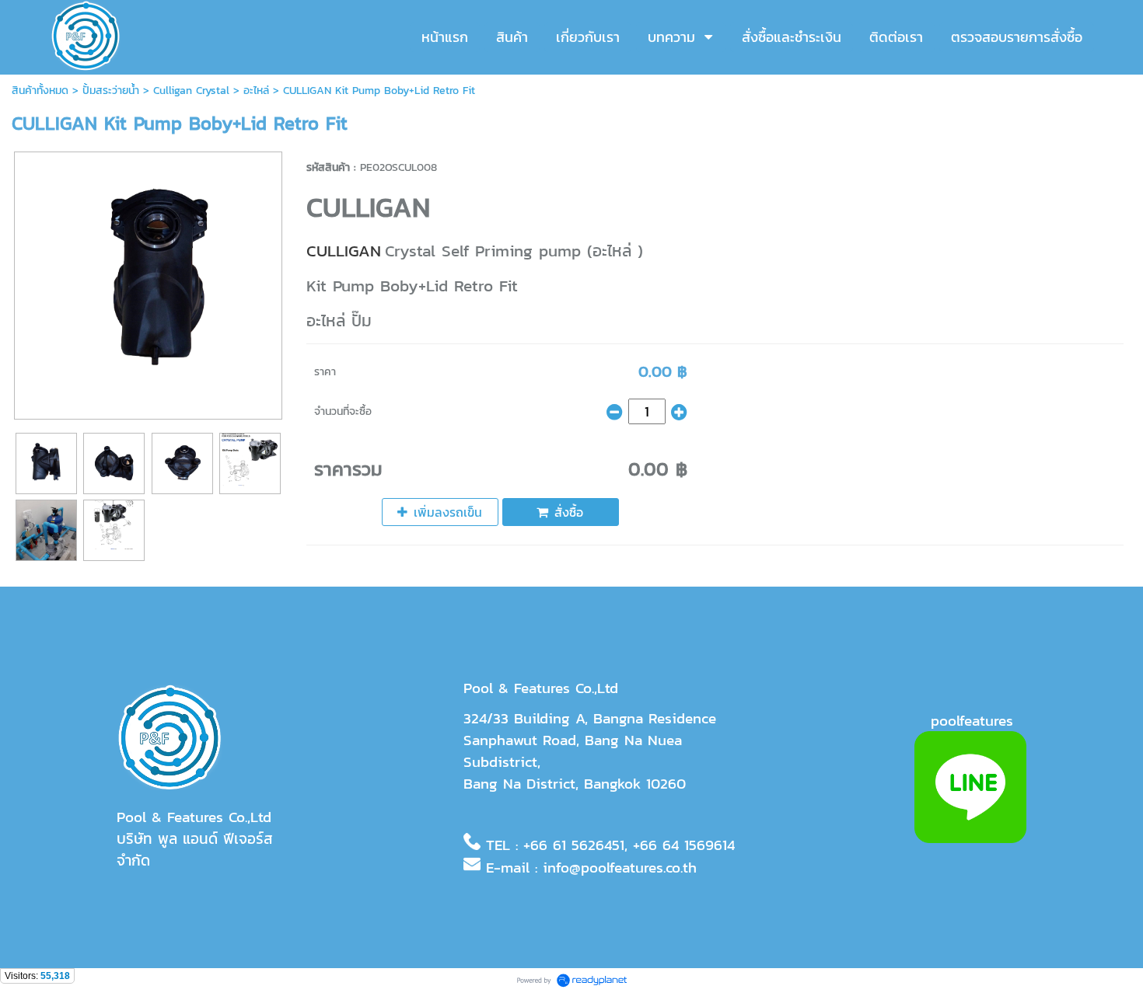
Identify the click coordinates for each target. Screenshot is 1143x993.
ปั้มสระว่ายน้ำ (110, 90)
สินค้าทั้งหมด (40, 90)
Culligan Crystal (193, 90)
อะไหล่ (256, 90)
